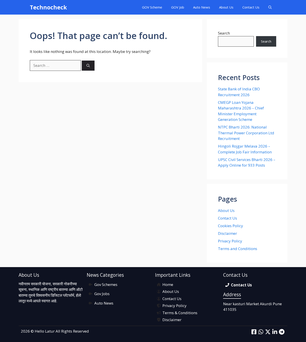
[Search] (88, 66)
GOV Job (177, 7)
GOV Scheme (152, 7)
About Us (226, 7)
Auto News (201, 7)
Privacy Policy (230, 241)
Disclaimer (227, 233)
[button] (270, 7)
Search (224, 33)
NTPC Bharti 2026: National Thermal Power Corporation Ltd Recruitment (246, 132)
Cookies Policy (230, 225)
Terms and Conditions (237, 248)
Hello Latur (45, 331)
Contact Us (250, 7)
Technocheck (48, 7)
